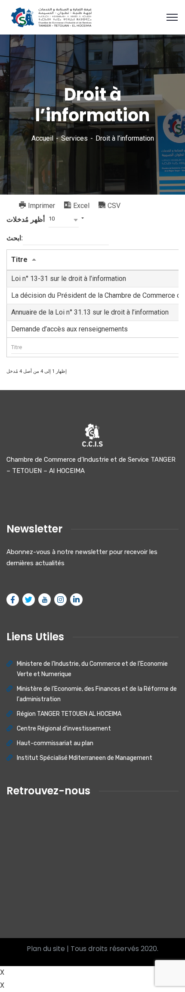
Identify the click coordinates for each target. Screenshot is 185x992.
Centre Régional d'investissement (64, 728)
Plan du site (46, 949)
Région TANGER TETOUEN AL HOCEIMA (69, 714)
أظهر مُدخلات (30, 219)
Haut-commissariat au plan (55, 743)
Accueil (42, 138)
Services (74, 138)
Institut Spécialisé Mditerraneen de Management (84, 758)
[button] (64, 219)
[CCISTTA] (49, 17)
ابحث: (14, 238)
